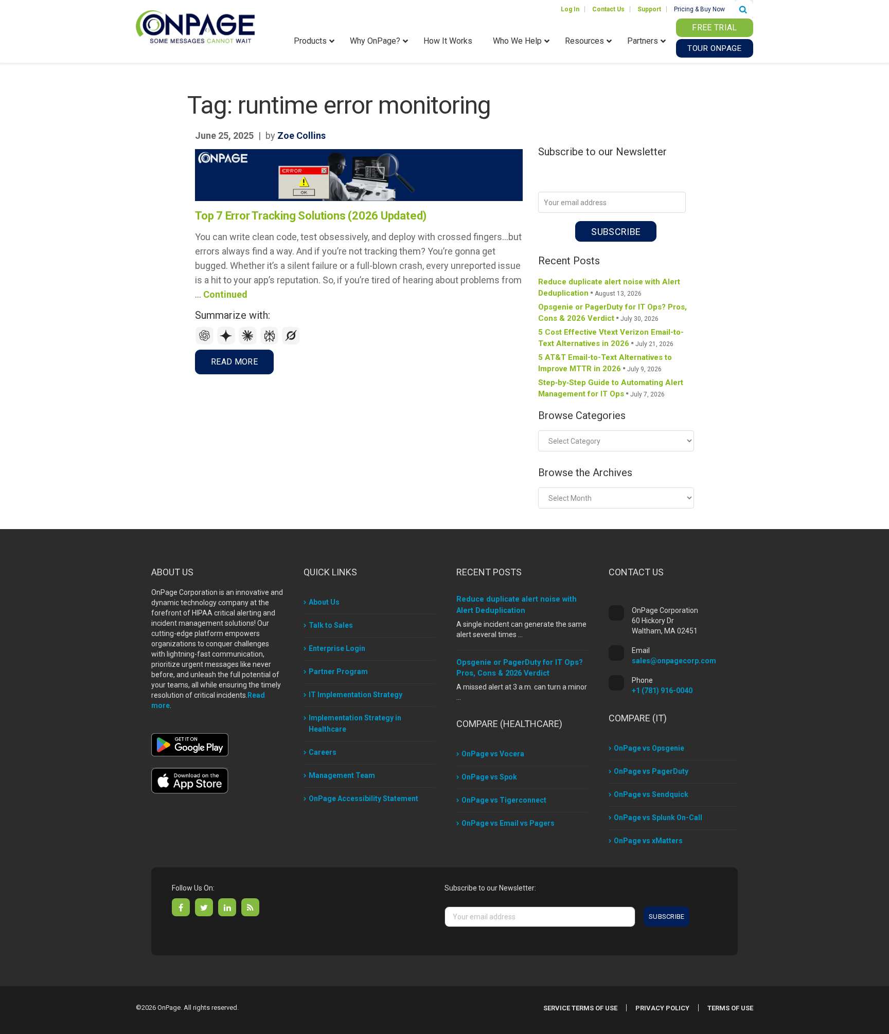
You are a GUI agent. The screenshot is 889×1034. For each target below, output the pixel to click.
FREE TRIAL (714, 27)
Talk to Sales (331, 625)
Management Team (342, 775)
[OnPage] (195, 26)
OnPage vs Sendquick (651, 794)
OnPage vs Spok (489, 777)
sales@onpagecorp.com (674, 661)
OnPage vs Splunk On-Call (658, 817)
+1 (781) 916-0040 (662, 690)
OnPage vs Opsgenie (649, 748)
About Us (324, 602)
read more (234, 362)
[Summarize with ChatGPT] (206, 342)
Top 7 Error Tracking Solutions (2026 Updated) (310, 215)
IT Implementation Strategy (355, 695)
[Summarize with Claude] (249, 342)
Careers (322, 752)
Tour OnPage (714, 48)
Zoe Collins (301, 135)
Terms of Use (730, 1008)
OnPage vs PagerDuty (651, 771)
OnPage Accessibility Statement (363, 798)
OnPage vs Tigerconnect (503, 800)
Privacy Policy (662, 1008)
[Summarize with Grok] (291, 342)
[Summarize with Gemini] (227, 342)
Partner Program (338, 671)
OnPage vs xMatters (648, 841)
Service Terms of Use (580, 1008)
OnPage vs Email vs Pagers (508, 823)
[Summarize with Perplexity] (270, 342)
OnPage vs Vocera (492, 754)
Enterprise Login (337, 648)
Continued (225, 294)
